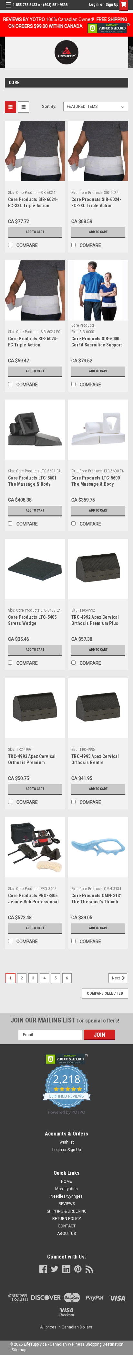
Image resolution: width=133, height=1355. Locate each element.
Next (116, 978)
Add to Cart (35, 232)
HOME (66, 1181)
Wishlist (66, 1142)
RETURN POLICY (66, 1218)
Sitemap (19, 1350)
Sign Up (112, 4)
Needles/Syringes (67, 1196)
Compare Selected (105, 993)
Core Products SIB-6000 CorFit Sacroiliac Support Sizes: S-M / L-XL (96, 345)
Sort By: (49, 106)
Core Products (83, 325)
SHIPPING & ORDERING (67, 1211)
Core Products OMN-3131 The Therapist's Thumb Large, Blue (96, 901)
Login (93, 4)
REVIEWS (66, 1204)
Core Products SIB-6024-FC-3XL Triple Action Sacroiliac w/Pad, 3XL (33, 205)
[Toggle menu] (9, 9)
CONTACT (67, 1226)
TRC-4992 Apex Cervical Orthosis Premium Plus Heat (95, 623)
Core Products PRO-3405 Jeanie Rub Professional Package (33, 901)
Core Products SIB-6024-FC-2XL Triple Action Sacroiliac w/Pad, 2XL (96, 205)
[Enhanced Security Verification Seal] (108, 27)
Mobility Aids (66, 1189)
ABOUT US (66, 1233)
